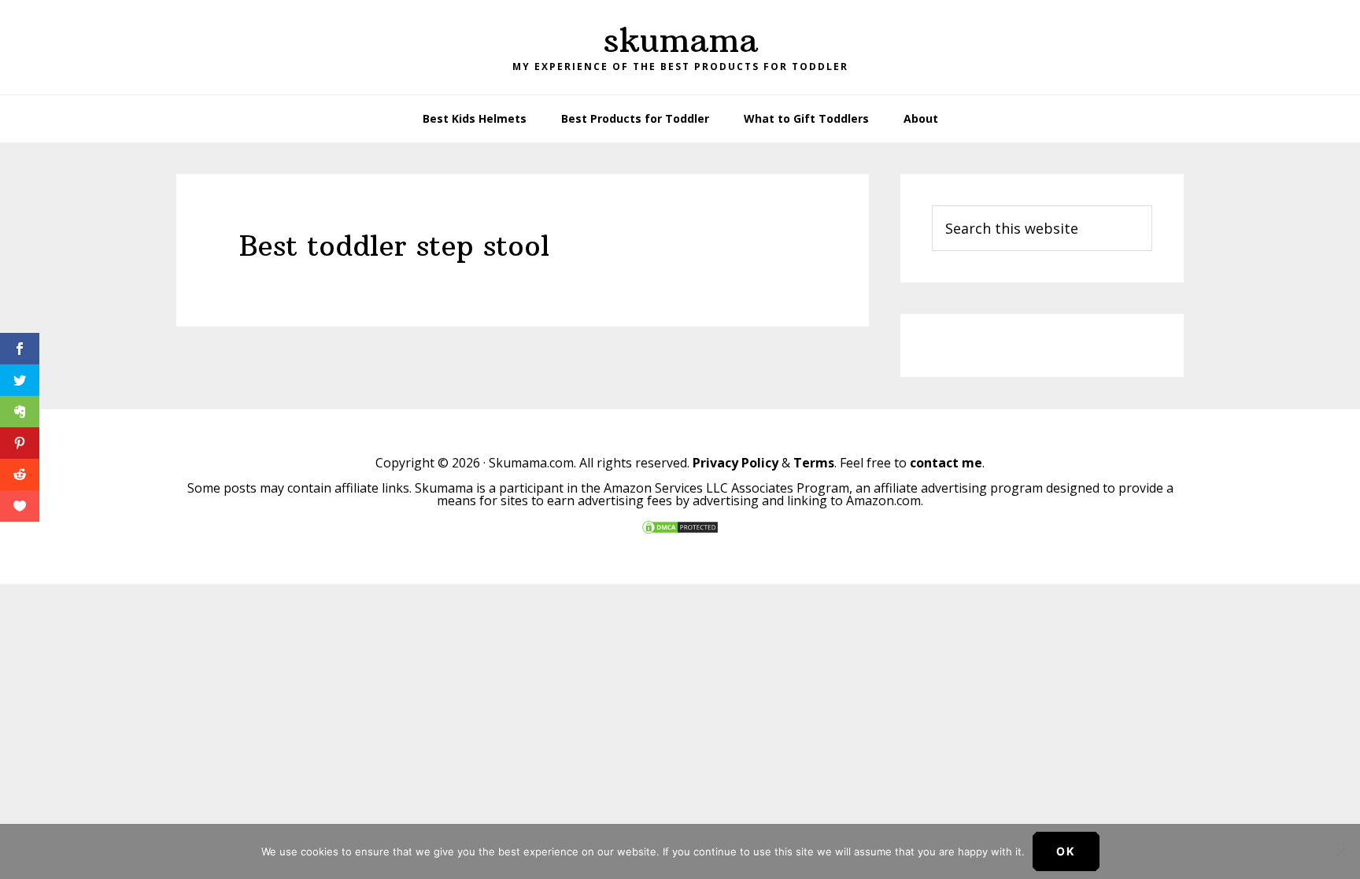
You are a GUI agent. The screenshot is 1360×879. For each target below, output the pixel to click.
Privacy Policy (735, 462)
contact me (946, 462)
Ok (1066, 851)
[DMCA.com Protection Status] (680, 530)
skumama (680, 40)
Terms (813, 462)
